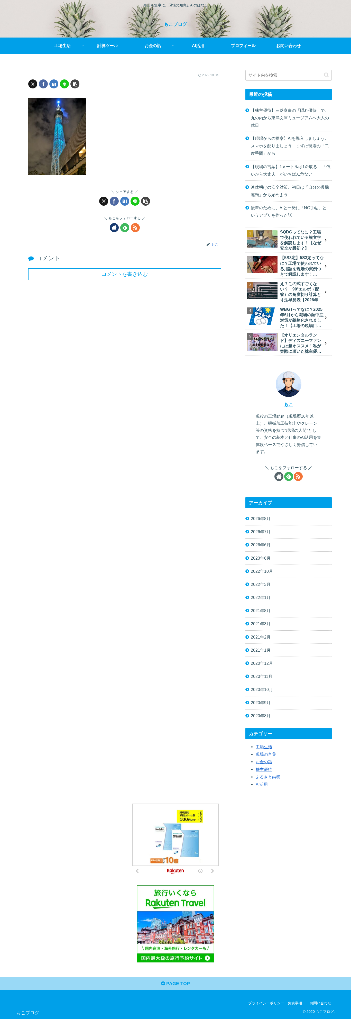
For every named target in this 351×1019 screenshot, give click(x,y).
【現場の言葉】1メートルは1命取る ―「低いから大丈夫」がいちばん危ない (290, 170)
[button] (74, 83)
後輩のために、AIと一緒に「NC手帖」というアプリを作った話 (289, 211)
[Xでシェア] (32, 83)
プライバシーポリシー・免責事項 (275, 1003)
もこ (288, 404)
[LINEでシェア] (64, 83)
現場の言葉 (266, 754)
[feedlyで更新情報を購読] (124, 227)
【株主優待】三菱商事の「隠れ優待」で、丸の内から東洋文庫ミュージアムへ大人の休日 (290, 118)
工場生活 (264, 746)
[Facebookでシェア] (43, 83)
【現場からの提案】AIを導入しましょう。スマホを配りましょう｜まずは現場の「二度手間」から (290, 146)
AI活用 (262, 784)
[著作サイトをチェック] (114, 227)
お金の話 (264, 761)
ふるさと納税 (268, 776)
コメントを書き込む (124, 274)
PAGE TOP (177, 983)
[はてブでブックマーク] (53, 83)
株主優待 (264, 769)
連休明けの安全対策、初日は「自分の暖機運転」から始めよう (290, 191)
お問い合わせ (320, 1003)
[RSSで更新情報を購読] (135, 227)
